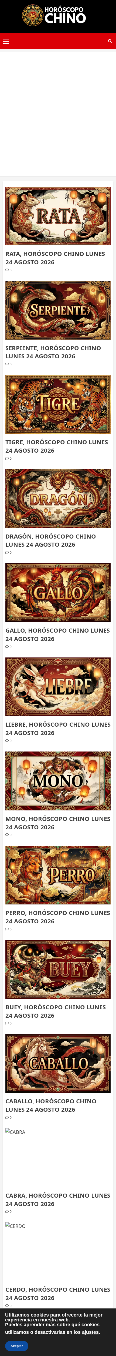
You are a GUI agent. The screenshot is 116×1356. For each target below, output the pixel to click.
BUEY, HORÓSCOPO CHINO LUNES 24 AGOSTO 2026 (55, 1011)
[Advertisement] (58, 110)
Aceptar (17, 1346)
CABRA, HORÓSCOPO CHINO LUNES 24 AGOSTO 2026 (57, 1199)
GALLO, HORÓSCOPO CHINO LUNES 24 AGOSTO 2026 (57, 634)
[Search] (110, 41)
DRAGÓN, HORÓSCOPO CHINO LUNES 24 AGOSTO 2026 (50, 540)
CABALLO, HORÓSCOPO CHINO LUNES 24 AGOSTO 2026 (51, 1105)
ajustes (90, 1332)
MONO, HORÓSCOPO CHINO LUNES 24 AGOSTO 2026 (57, 822)
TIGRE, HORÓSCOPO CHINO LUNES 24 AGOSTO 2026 (56, 446)
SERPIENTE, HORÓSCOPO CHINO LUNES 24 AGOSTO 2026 (53, 352)
